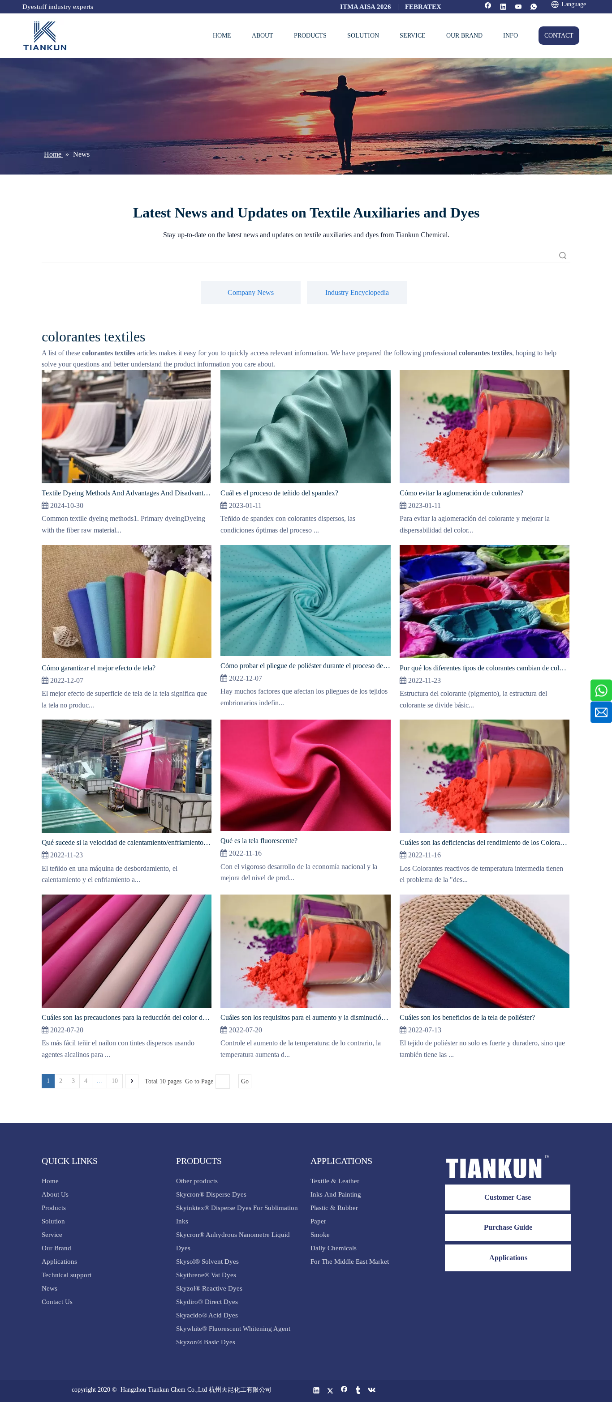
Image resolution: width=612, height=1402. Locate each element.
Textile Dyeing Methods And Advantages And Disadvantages (126, 493)
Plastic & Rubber (334, 1207)
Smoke (320, 1234)
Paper (318, 1221)
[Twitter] (330, 1391)
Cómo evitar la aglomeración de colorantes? (461, 493)
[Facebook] (488, 7)
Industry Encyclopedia (357, 292)
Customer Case (507, 1197)
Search (562, 255)
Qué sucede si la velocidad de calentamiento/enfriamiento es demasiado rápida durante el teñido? (126, 842)
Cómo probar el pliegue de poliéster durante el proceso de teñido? (305, 665)
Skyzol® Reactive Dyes (209, 1288)
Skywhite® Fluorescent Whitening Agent (234, 1328)
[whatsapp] (533, 7)
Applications (59, 1261)
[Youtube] (518, 7)
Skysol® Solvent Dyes (207, 1261)
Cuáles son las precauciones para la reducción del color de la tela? (126, 1017)
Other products (197, 1181)
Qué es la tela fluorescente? (258, 840)
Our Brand (56, 1248)
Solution (53, 1221)
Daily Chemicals (333, 1248)
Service (52, 1234)
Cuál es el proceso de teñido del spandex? (279, 493)
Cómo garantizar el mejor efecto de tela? (98, 668)
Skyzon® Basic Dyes (205, 1342)
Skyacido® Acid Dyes (207, 1315)
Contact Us (57, 1301)
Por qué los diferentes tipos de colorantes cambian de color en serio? (484, 668)
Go (245, 1081)
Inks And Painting (335, 1194)
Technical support (66, 1274)
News (49, 1288)
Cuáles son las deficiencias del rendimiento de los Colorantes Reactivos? (484, 842)
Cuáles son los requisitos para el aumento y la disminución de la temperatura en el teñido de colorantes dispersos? (305, 1017)
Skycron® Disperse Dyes (211, 1194)
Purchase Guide (508, 1227)
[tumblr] (358, 1391)
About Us (55, 1194)
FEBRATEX (423, 6)
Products (54, 1207)
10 (115, 1081)
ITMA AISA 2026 (365, 6)
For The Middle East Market (349, 1261)
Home (50, 1181)
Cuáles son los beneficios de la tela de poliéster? (467, 1017)
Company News (251, 292)
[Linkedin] (503, 7)
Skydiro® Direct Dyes (207, 1301)
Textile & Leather (334, 1181)
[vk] (372, 1391)
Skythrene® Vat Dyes (206, 1274)
